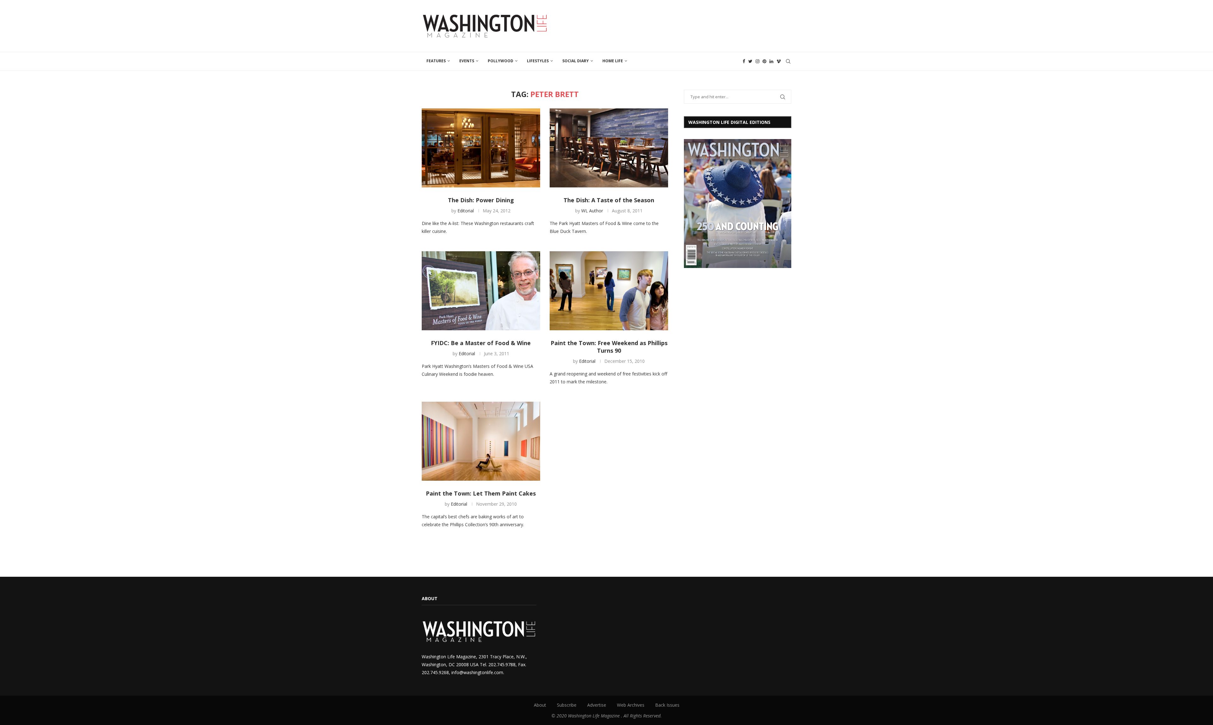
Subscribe (566, 705)
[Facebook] (744, 61)
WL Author (592, 211)
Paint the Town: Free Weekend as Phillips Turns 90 (609, 346)
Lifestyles (538, 61)
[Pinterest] (764, 61)
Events (466, 61)
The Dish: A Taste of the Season (609, 200)
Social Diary (575, 61)
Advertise (596, 705)
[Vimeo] (778, 61)
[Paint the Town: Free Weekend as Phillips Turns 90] (609, 290)
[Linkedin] (771, 61)
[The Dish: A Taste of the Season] (609, 147)
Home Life (612, 61)
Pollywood (500, 61)
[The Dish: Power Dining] (481, 147)
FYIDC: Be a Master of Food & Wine (481, 343)
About (540, 705)
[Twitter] (750, 61)
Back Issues (667, 705)
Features (436, 61)
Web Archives (630, 705)
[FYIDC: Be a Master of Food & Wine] (481, 290)
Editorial (465, 211)
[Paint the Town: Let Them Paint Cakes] (481, 441)
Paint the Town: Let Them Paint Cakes (481, 493)
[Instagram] (757, 61)
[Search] (788, 61)
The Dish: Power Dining (481, 200)
